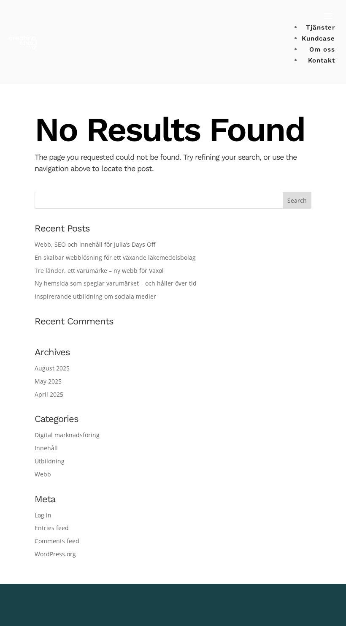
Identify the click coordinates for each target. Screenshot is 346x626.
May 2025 (48, 381)
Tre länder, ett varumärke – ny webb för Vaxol (99, 271)
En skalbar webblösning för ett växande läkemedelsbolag (115, 257)
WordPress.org (55, 554)
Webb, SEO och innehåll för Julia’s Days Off (95, 244)
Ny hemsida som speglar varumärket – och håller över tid (116, 283)
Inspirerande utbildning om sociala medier (95, 296)
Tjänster (320, 27)
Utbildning (50, 461)
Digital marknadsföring (67, 435)
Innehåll (46, 448)
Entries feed (52, 528)
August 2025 (52, 368)
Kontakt (321, 60)
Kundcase (318, 38)
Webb (43, 474)
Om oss (322, 49)
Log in (43, 515)
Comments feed (57, 541)
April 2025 (49, 394)
